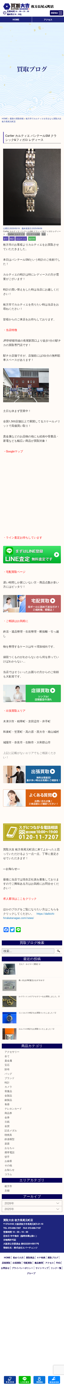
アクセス (48, 19)
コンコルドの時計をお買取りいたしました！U (37, 1012)
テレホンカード (13, 1108)
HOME (16, 19)
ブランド (9, 1078)
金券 (7, 1117)
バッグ (8, 1073)
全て (6, 238)
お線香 (8, 1161)
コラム (8, 1174)
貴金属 (8, 1060)
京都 (7, 1190)
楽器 (7, 1143)
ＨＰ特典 (41, 1257)
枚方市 (32, 238)
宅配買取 (27, 1262)
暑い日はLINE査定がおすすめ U (31, 980)
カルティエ (21, 238)
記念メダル (11, 1130)
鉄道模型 (9, 1139)
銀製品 (8, 1100)
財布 (7, 1069)
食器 (7, 1104)
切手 (7, 1156)
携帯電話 (9, 1152)
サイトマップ (42, 1267)
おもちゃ (9, 1148)
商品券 (8, 1113)
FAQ (58, 1262)
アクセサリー (12, 1051)
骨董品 (8, 1091)
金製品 (8, 1095)
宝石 (7, 1064)
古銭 (7, 1121)
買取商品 (30, 1257)
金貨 (7, 1126)
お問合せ (5, 1267)
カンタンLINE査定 (25, 1380)
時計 (12, 238)
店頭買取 (6, 1262)
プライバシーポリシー (22, 1267)
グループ (31, 1273)
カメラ (8, 1086)
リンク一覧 (56, 1267)
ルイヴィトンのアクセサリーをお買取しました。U (39, 996)
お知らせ (9, 1169)
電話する (10, 1380)
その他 (8, 1165)
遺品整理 (38, 1262)
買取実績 (54, 1380)
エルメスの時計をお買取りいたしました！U (36, 1028)
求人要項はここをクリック (20, 898)
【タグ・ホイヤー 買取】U (29, 964)
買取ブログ (53, 1257)
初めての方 (18, 1257)
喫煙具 (8, 1134)
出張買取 (17, 1262)
